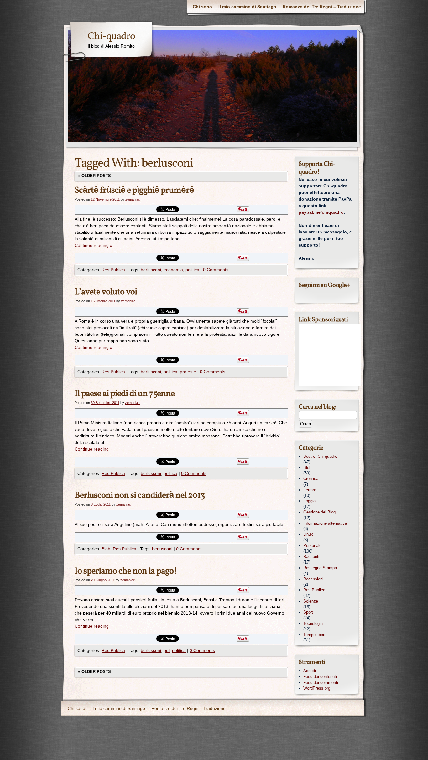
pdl (167, 650)
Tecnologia (313, 623)
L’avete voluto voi (106, 292)
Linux (308, 534)
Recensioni (313, 579)
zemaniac (132, 199)
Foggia (309, 500)
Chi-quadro (111, 36)
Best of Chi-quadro (320, 456)
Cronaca (310, 478)
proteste (188, 371)
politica (192, 269)
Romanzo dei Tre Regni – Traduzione (322, 6)
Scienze (310, 601)
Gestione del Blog (319, 512)
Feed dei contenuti (320, 676)
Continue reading (93, 245)
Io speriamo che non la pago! (126, 571)
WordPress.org (316, 688)
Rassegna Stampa (320, 567)
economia (173, 269)
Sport (308, 612)
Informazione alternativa (325, 523)
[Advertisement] (330, 355)
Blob (106, 548)
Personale (312, 545)
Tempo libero (314, 634)
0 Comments (215, 269)
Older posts (94, 175)
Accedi (309, 670)
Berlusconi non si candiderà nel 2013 (140, 495)
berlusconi (151, 269)
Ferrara (309, 489)
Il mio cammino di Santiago (247, 6)
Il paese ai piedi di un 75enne (125, 394)
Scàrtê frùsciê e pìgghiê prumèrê (134, 190)
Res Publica (113, 269)
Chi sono (202, 6)
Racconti (311, 556)
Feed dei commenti (320, 682)
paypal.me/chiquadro (321, 212)
